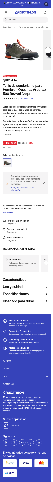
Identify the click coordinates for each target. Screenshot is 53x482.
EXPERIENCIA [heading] (8, 384)
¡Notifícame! (8, 213)
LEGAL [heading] (5, 376)
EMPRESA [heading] (7, 361)
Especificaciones (16, 294)
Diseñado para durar (18, 301)
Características (14, 280)
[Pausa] (46, 4)
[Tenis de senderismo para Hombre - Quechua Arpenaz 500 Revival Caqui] (22, 50)
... (14, 27)
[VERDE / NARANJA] (7, 162)
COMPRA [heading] (7, 369)
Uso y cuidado (14, 287)
